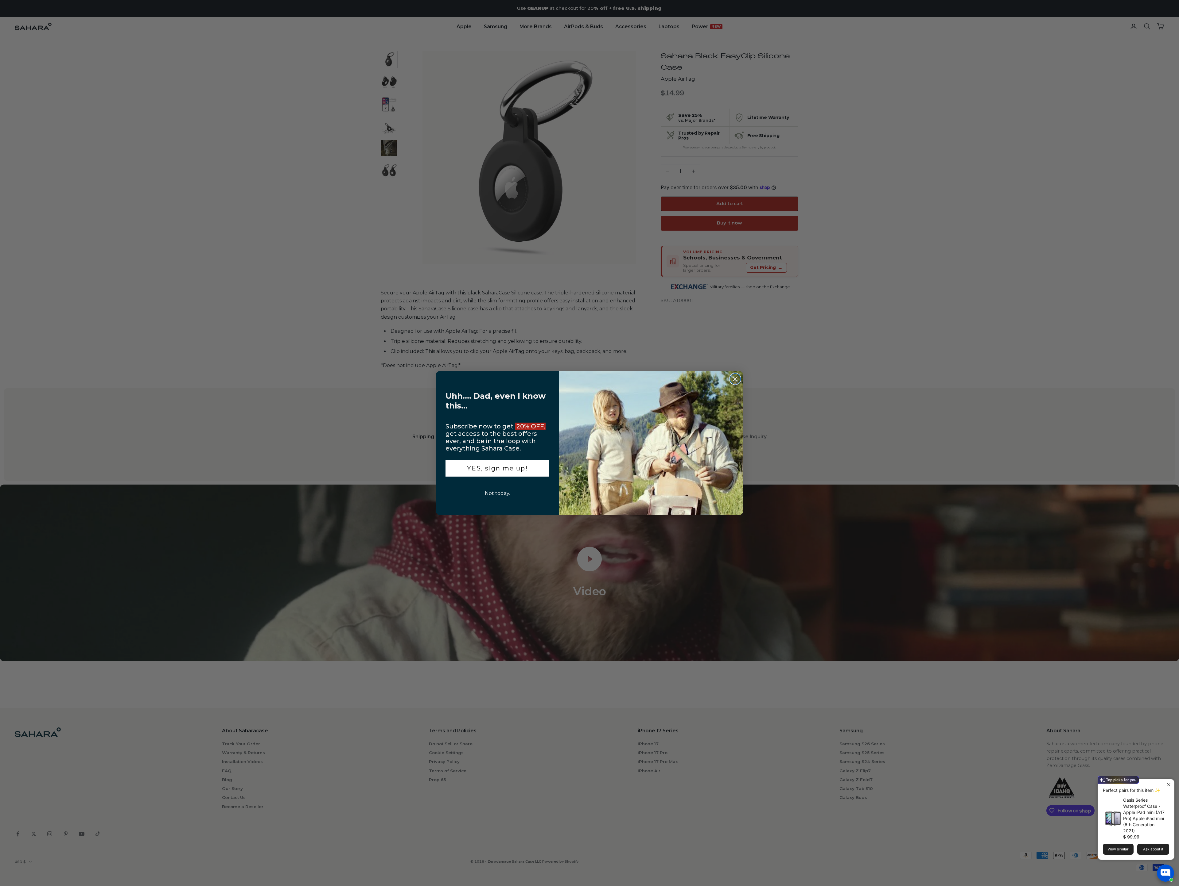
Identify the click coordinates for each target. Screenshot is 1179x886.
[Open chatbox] (1165, 873)
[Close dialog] (735, 379)
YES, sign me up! (497, 468)
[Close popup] (1168, 784)
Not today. (497, 493)
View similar (1118, 849)
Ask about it (1153, 849)
